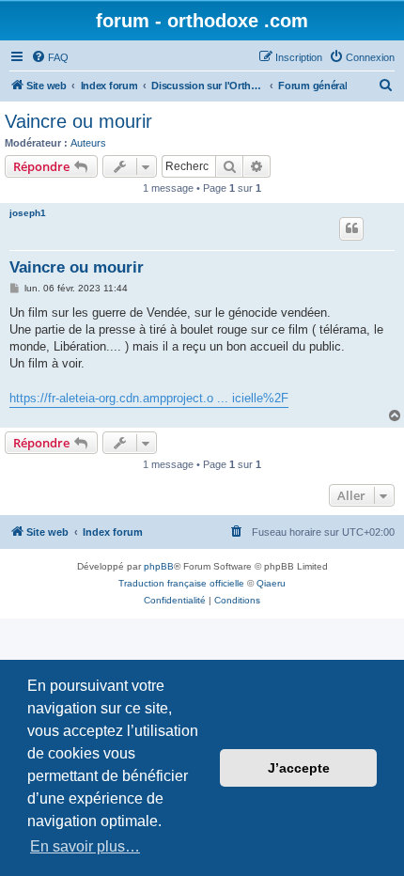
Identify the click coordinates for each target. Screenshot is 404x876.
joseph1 (27, 213)
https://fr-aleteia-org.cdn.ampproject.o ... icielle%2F (148, 398)
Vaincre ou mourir (78, 121)
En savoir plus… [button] (85, 846)
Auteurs (88, 143)
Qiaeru (271, 583)
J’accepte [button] (299, 767)
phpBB (159, 566)
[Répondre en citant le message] (351, 228)
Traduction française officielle (181, 583)
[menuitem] (50, 57)
